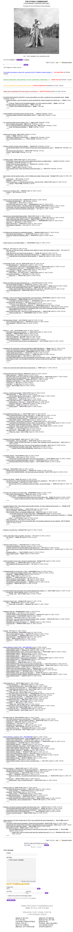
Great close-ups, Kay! (12, 708)
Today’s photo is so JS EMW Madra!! (14, 243)
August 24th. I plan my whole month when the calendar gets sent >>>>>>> (33, 832)
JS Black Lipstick (8, 159)
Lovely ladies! (10, 335)
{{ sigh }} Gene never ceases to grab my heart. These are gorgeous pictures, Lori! (29, 549)
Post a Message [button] (29, 3)
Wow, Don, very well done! (13, 729)
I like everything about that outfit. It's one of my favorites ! (22, 808)
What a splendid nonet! (13, 339)
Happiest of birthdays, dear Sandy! (16, 746)
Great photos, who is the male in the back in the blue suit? (23, 254)
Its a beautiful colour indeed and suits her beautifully (21, 810)
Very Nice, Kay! (10, 430)
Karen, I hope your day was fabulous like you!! (19, 669)
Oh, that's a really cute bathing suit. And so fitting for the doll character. (26, 286)
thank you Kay (13, 793)
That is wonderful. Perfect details (15, 579)
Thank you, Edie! (14, 701)
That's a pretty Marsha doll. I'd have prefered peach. (21, 220)
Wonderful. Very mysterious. (14, 725)
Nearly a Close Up (8, 787)
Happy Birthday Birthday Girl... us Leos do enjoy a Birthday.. (23, 741)
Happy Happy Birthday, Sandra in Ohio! (17, 749)
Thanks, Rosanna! (14, 710)
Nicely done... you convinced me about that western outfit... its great (25, 619)
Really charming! (11, 375)
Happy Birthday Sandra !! (13, 758)
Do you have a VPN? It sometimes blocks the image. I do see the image (29, 484)
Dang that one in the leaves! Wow (16, 687)
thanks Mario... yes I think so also (18, 272)
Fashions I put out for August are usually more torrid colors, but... (21, 807)
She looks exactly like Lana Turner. (16, 789)
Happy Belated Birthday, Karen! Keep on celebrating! (21, 657)
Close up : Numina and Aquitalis (12, 393)
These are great (10, 397)
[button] (22, 881)
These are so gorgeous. (13, 274)
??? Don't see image (12, 482)
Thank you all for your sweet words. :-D (17, 378)
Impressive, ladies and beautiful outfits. (17, 235)
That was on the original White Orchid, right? (19, 287)
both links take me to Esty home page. (17, 105)
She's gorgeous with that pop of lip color (17, 564)
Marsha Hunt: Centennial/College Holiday (15, 216)
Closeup (5, 631)
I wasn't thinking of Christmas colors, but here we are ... (19, 113)
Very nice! (9, 617)
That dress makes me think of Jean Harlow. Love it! (20, 115)
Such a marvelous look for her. (15, 321)
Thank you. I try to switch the (17, 303)
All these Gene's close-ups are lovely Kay (18, 705)
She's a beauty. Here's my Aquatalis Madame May (20, 512)
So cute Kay (9, 592)
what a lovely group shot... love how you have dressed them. (23, 311)
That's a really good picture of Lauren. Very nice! (20, 415)
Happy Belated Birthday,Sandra (15, 738)
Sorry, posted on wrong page (14, 124)
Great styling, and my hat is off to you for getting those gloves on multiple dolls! (28, 161)
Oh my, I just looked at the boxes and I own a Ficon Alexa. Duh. (30, 497)
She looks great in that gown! (14, 150)
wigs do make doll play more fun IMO (19, 396)
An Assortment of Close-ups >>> (12, 414)
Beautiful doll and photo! (13, 795)
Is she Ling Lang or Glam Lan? (15, 268)
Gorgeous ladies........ (12, 552)
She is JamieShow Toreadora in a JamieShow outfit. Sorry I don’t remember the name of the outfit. (37, 308)
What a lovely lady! (11, 223)
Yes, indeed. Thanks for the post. (18, 695)
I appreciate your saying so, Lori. (18, 689)
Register (21, 860)
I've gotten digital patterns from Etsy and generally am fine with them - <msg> (28, 357)
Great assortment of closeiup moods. (16, 418)
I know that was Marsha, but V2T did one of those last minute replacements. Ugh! (29, 147)
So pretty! (9, 774)
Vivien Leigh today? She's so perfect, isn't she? (16, 536)
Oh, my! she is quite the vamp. (15, 634)
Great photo (9, 179)
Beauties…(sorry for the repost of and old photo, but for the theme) (22, 297)
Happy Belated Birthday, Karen (15, 648)
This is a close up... (8, 768)
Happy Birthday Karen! (12, 666)
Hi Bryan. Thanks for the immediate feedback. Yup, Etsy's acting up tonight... (31, 103)
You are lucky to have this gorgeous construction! (20, 208)
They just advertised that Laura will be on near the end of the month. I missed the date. (34, 829)
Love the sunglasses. (12, 684)
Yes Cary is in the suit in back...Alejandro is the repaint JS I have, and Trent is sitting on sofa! (32, 250)
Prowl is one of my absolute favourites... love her (20, 460)
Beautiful (8, 180)
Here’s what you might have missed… (17, 826)
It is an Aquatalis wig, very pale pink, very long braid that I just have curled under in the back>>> (39, 515)
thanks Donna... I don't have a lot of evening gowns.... (24, 266)
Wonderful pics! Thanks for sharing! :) (17, 622)
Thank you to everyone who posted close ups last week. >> (20, 367)
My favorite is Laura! (12, 828)
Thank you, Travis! (14, 432)
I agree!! (11, 183)
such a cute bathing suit (13, 290)
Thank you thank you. (15, 313)
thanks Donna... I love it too (17, 402)
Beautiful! (9, 333)
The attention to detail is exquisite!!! (16, 582)
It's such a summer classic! (14, 813)
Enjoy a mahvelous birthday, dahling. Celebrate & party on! (23, 674)
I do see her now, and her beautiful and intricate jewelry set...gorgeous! (26, 481)
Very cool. (9, 222)
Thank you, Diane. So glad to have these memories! (24, 426)
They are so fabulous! (12, 336)
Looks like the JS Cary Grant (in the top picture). (22, 256)
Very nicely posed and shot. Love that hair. (18, 719)
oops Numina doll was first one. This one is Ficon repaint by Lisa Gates (26, 445)
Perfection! (9, 722)
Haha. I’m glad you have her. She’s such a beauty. (29, 498)
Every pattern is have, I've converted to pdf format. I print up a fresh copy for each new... (31, 359)
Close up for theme (8, 479)
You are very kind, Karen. (16, 698)
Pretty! (8, 167)
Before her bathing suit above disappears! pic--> (17, 283)
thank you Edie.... (14, 790)
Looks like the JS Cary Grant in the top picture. (19, 253)
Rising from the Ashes (9, 134)
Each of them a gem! (12, 553)
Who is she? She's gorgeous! (14, 494)
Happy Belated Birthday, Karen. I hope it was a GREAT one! (23, 651)
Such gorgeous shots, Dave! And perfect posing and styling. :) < (24, 168)
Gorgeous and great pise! (13, 201)
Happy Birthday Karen (12, 656)
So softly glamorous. (12, 265)
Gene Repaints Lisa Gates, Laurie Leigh (20, 446)
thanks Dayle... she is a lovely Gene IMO (20, 780)
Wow (10, 518)
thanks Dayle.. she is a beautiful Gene (20, 799)
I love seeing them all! (12, 338)
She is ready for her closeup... (14, 509)
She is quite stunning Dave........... (15, 139)
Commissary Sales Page (42, 3)
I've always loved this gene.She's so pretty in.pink (20, 798)
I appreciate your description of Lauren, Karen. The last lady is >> (27, 423)
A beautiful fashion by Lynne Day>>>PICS (15, 571)
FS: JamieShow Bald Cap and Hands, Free (15, 122)
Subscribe (34, 847)
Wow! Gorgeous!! (11, 299)
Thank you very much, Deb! (17, 417)
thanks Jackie (13, 406)
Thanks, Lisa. (13, 429)
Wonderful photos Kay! (12, 699)
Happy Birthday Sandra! (13, 744)
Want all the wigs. (11, 394)
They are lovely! (10, 613)
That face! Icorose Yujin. (10, 601)
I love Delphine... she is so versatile (16, 440)
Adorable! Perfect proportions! (14, 379)
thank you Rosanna (14, 796)
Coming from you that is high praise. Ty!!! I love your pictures (26, 458)
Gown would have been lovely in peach (17, 219)
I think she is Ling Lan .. (16, 269)
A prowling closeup (8, 455)
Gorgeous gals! (10, 616)
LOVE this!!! (9, 382)
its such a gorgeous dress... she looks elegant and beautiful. (23, 205)
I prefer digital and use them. (14, 353)
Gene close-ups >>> (9, 683)
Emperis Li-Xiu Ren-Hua (10, 530)
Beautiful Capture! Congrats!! (14, 771)
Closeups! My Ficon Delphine (11, 439)
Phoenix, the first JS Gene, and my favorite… (16, 146)
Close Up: (6, 469)
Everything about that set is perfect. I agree (21, 461)
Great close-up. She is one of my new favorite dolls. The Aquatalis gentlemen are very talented (33, 521)
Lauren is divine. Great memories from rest (18, 424)
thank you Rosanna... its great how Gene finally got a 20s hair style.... (29, 775)
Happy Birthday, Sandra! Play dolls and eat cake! (20, 755)
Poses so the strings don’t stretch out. (23, 305)
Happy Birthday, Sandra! (13, 752)
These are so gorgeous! (13, 546)
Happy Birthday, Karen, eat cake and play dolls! (20, 672)
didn (7, 602)
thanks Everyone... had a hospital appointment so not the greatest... (25, 665)
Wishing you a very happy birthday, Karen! (18, 668)
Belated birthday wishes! (13, 653)
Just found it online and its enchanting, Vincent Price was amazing (25, 823)
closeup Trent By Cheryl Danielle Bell (22, 448)
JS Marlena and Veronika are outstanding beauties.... (18, 232)
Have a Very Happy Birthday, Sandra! (17, 753)
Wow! (7, 638)
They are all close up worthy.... (15, 696)
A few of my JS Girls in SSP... (11, 191)
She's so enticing (11, 519)
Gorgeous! (9, 165)
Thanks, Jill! (12, 704)
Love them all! (10, 623)
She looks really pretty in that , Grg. (16, 204)
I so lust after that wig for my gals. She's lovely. (22, 513)
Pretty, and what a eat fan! (13, 400)
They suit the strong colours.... (14, 234)
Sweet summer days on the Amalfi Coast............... (20, 811)
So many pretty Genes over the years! (17, 693)
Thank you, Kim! (13, 692)
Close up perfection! (12, 632)
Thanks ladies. (10, 726)
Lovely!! (8, 152)
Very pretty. (9, 620)
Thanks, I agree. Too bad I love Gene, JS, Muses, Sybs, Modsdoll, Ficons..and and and (34, 442)
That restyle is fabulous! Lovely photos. (17, 137)
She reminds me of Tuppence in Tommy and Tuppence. (22, 769)
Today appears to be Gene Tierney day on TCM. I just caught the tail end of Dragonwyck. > (29, 820)
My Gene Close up (8, 717)
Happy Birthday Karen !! (13, 671)
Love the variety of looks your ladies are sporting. (20, 614)
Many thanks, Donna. (15, 420)
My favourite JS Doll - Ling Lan (12, 263)
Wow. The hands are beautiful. (17, 127)
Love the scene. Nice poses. (14, 302)
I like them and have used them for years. (18, 354)
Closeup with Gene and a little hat (13, 373)
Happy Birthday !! (11, 743)
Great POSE (12, 202)
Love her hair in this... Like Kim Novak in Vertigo (20, 720)
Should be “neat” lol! (15, 403)
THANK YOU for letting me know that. (20, 106)
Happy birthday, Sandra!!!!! (13, 750)
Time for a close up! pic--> (10, 544)
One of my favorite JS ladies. (14, 284)
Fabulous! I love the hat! (13, 381)
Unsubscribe (39, 847)
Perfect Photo (10, 457)
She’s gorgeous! (11, 323)
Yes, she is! (9, 537)
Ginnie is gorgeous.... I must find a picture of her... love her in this (24, 182)
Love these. (9, 702)
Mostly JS (6, 248)
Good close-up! (10, 637)
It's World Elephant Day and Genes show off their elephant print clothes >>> (25, 590)
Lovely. (8, 136)
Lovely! (8, 192)
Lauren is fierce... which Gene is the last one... (19, 421)
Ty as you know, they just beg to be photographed (23, 341)
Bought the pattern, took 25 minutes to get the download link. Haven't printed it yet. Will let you (33, 100)
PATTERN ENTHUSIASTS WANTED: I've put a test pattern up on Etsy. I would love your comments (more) (33, 97)
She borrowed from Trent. (16, 686)
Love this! (9, 384)
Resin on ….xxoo (8, 330)
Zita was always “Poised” (10, 320)
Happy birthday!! (11, 660)
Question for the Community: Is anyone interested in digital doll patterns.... (24, 348)
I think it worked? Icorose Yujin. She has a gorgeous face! (19, 561)
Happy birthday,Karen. (12, 659)
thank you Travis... (14, 772)
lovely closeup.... (11, 562)
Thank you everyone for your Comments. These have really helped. (25, 350)
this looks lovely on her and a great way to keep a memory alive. (24, 376)
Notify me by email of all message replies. (20, 895)
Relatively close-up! (9, 611)
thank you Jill (13, 399)
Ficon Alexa (12, 495)
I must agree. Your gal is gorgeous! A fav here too (20, 207)
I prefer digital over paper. (13, 356)
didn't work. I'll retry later (16, 604)
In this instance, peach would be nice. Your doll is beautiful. (23, 217)
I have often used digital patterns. (16, 351)
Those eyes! (9, 778)
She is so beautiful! (11, 635)
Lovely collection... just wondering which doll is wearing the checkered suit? (27, 306)
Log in (20, 59)
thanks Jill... (12, 275)
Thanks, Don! (13, 593)
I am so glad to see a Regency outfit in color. (19, 573)
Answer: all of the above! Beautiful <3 (17, 164)
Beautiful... (9, 577)
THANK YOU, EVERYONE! (14, 740)
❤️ (16, 884)
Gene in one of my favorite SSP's (12, 199)
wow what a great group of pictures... (16, 332)
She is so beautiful (11, 510)
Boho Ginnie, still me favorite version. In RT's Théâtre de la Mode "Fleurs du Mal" (26, 176)
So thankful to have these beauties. (19, 300)
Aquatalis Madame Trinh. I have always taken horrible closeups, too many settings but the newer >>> (32, 506)
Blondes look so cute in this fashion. (16, 470)
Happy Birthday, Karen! (12, 650)
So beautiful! (9, 162)
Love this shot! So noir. (13, 728)
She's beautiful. (10, 271)
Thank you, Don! (14, 707)
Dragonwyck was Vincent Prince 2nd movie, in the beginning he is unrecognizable (29, 825)
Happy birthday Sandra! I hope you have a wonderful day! (22, 761)
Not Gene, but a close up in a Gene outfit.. (15, 492)
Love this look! (10, 723)
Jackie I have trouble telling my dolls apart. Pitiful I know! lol (26, 289)
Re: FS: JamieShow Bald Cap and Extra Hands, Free (21, 125)
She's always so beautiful (13, 225)
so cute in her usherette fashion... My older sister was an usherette (25, 472)
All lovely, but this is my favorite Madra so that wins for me (22, 547)
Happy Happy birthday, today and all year (18, 747)
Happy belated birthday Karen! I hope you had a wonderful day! (24, 663)
